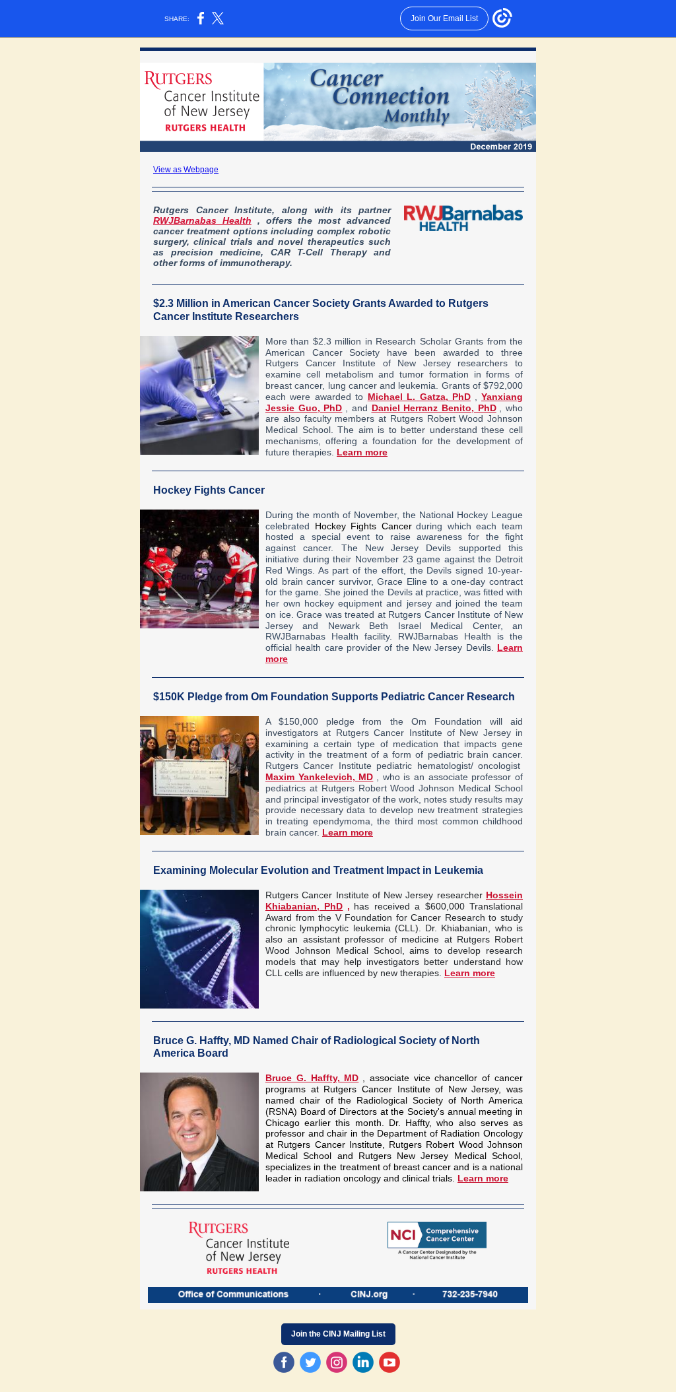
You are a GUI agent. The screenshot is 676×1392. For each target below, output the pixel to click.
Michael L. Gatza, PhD (419, 396)
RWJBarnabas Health (202, 220)
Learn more (362, 452)
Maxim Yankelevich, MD (319, 777)
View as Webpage (186, 169)
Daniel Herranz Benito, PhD (434, 408)
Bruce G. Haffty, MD (311, 1078)
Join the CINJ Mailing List (338, 1334)
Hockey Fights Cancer (363, 526)
